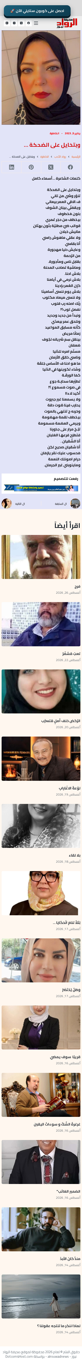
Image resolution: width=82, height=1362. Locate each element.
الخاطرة (54, 133)
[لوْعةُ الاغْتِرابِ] (41, 759)
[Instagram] (14, 23)
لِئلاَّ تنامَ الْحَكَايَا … (66, 922)
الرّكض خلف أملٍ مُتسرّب (60, 720)
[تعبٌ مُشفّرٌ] (41, 624)
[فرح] (41, 557)
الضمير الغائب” (68, 1191)
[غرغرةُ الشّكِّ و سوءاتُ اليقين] (41, 1095)
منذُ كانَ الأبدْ (70, 1258)
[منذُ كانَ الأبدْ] (41, 1229)
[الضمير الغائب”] (41, 1162)
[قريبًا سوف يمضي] (41, 1028)
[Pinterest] (31, 167)
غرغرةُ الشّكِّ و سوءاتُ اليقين (57, 1124)
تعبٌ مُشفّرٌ (71, 653)
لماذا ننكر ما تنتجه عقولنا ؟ (58, 1325)
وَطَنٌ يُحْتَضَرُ (71, 989)
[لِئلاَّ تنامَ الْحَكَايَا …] (41, 893)
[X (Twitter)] (21, 23)
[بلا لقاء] (41, 826)
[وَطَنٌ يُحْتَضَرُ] (41, 960)
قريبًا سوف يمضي (65, 1056)
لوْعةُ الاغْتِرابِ (69, 788)
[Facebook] (29, 23)
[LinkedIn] (11, 167)
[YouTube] (7, 23)
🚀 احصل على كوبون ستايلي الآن (37, 10)
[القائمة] (36, 23)
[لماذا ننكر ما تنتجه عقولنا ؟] (41, 1296)
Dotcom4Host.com (19, 1356)
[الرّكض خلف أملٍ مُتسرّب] (41, 691)
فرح (77, 586)
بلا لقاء (74, 855)
